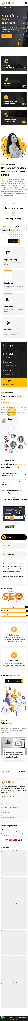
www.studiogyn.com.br (8, 815)
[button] (14, 863)
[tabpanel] (14, 750)
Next (17, 428)
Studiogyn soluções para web (16, 1017)
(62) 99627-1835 (8, 384)
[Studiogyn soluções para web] (8, 3)
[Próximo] (25, 515)
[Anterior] (2, 515)
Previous (11, 428)
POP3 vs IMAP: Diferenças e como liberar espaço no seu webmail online (13, 754)
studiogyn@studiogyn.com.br (9, 817)
